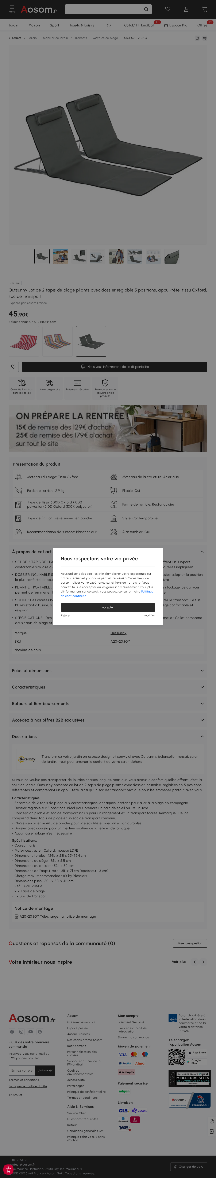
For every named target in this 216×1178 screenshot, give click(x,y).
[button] (8, 1169)
